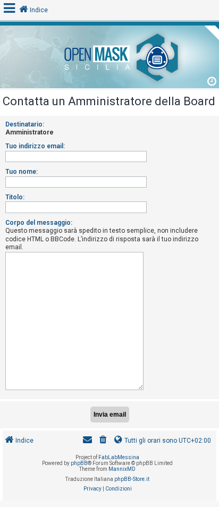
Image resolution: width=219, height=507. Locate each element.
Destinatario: (24, 124)
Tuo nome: (21, 171)
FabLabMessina (118, 457)
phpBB (79, 463)
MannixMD (122, 469)
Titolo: (14, 197)
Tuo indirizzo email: (35, 146)
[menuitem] (103, 441)
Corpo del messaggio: (38, 222)
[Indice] (109, 55)
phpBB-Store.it (131, 479)
